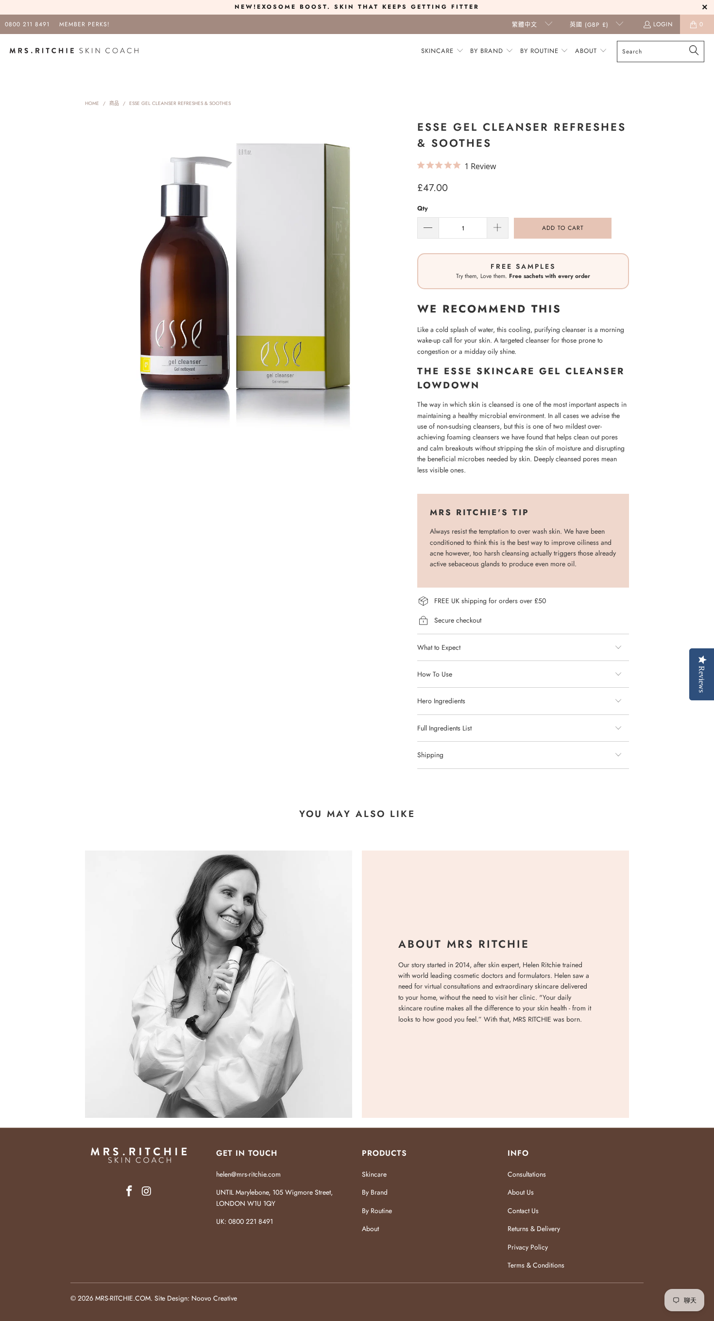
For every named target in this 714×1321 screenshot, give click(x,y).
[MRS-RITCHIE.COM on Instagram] (146, 1191)
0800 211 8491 (27, 24)
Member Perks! (84, 24)
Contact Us (523, 1211)
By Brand (375, 1192)
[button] (442, 51)
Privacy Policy (528, 1247)
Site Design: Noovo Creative (195, 1298)
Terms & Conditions (536, 1265)
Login (663, 24)
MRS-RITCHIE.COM (123, 1298)
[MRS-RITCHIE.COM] (74, 51)
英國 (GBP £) (590, 24)
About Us (521, 1192)
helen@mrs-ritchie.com (248, 1174)
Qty (422, 208)
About (370, 1229)
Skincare (374, 1174)
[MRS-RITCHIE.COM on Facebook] (129, 1191)
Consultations (527, 1174)
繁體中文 (526, 24)
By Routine (377, 1211)
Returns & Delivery (534, 1229)
